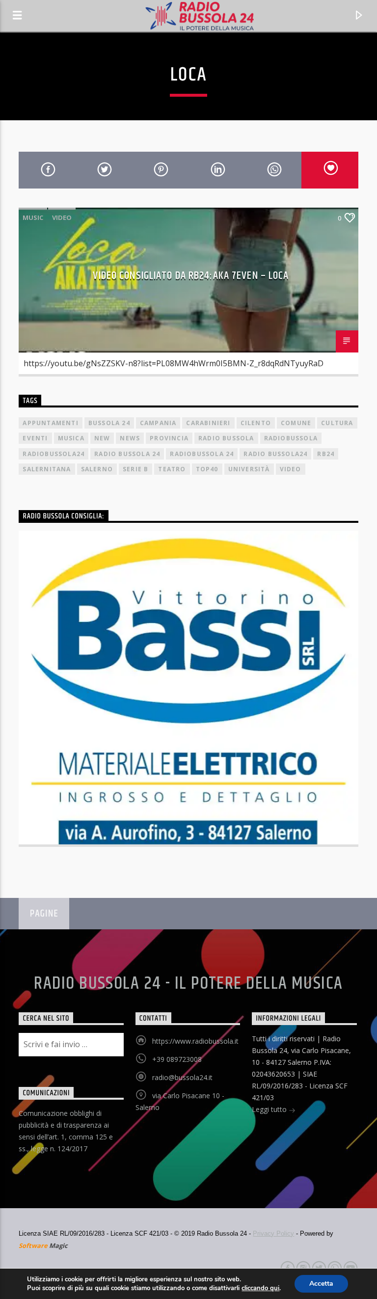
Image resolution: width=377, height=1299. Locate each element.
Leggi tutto (270, 1109)
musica (71, 438)
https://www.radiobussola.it (195, 1041)
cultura (337, 423)
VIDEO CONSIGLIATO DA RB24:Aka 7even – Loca (191, 275)
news (130, 438)
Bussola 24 (109, 423)
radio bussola (226, 438)
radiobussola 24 (202, 454)
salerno (97, 469)
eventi (35, 438)
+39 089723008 (177, 1059)
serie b (135, 469)
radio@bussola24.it (182, 1077)
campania (158, 423)
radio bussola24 (275, 454)
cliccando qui (260, 1288)
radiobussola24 (53, 454)
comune (296, 423)
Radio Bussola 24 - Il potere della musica (188, 983)
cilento (256, 423)
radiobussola (291, 438)
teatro (172, 469)
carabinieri (208, 423)
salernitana (47, 469)
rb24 (325, 454)
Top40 (207, 469)
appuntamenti (50, 423)
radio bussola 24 (127, 454)
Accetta (321, 1283)
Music (33, 217)
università (249, 469)
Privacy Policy (273, 1233)
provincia (169, 438)
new (102, 438)
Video (62, 217)
